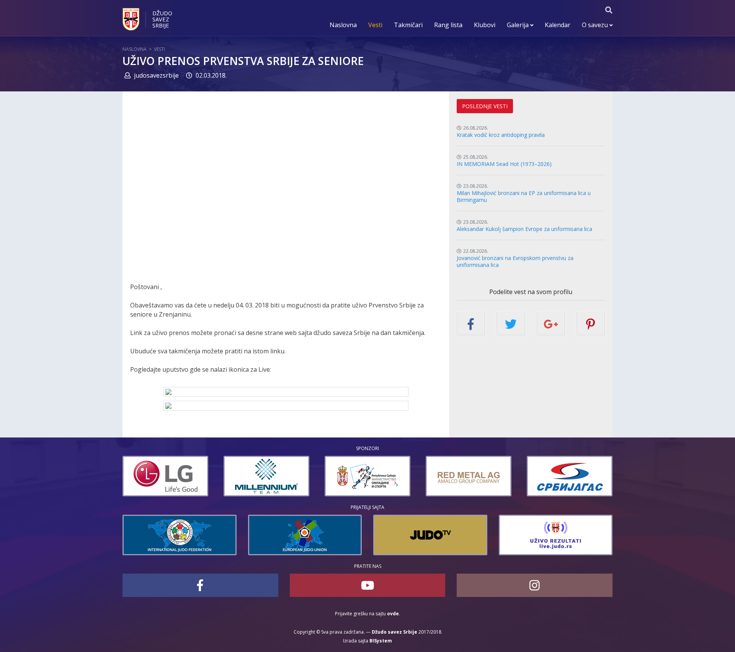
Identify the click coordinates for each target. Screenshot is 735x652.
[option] (166, 476)
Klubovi (484, 25)
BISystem (380, 640)
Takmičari (408, 25)
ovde (393, 613)
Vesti (375, 25)
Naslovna (343, 25)
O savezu (595, 25)
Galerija (518, 25)
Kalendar (557, 25)
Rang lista (448, 25)
